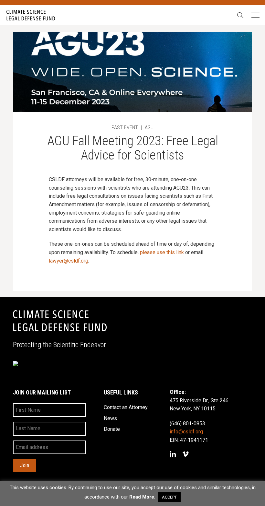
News (110, 418)
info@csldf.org (186, 432)
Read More (141, 497)
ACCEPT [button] (169, 497)
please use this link (162, 252)
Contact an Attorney (126, 407)
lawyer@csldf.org (68, 261)
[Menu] (255, 15)
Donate (112, 429)
